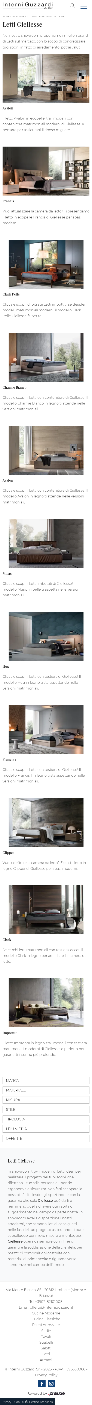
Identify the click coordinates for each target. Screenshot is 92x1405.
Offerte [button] (14, 1139)
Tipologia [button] (15, 1119)
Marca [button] (12, 1081)
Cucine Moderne (46, 1313)
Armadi (46, 1360)
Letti (41, 16)
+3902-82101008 (48, 1302)
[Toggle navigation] (83, 6)
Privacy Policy (46, 1375)
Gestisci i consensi (41, 1401)
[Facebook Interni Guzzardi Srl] (42, 1383)
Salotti (46, 1348)
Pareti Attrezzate (46, 1325)
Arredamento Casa (24, 16)
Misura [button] (13, 1100)
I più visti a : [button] (17, 1129)
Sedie (46, 1331)
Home (6, 16)
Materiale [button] (16, 1090)
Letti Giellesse (55, 16)
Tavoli (46, 1337)
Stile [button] (10, 1110)
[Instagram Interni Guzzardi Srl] (51, 1383)
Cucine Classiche (46, 1319)
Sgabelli (46, 1342)
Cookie (19, 1401)
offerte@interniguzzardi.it (51, 1307)
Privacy (6, 1401)
